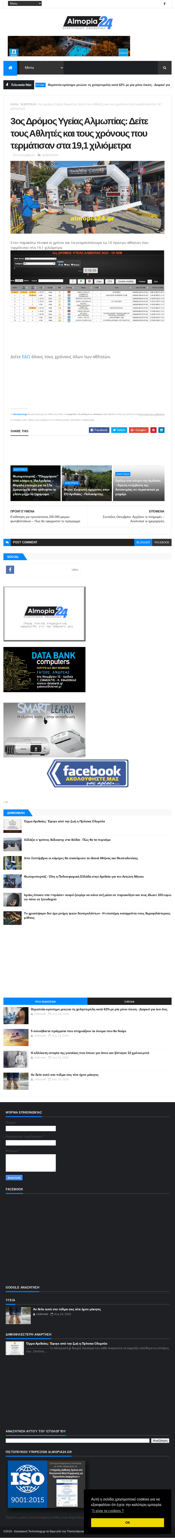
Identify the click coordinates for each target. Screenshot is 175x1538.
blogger (143, 542)
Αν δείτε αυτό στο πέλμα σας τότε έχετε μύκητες (64, 1074)
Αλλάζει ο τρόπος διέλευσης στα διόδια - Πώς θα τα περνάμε (67, 839)
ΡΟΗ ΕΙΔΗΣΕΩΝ (45, 1001)
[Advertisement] (87, 961)
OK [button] (127, 1522)
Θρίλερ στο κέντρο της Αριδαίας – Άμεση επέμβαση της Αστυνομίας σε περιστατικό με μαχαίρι (138, 487)
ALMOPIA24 (28, 104)
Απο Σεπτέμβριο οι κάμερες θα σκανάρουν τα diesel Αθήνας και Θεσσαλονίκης (81, 858)
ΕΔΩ (26, 356)
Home (14, 104)
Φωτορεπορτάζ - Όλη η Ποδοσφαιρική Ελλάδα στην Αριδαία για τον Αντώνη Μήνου (84, 876)
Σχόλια (129, 1001)
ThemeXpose (75, 1531)
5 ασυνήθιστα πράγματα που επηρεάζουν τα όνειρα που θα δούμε (78, 1031)
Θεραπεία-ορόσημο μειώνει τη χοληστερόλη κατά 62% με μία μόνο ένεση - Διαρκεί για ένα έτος (95, 85)
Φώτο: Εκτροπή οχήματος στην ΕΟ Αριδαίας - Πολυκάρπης (86, 492)
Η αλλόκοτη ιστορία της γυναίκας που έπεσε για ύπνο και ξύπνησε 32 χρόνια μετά (90, 1053)
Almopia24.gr (20, 414)
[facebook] (164, 4)
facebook (161, 542)
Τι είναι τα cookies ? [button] (108, 1511)
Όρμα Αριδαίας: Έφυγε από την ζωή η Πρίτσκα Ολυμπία (64, 821)
